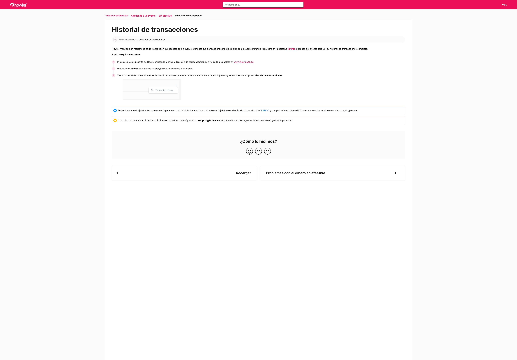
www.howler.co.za (244, 62)
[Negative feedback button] (267, 151)
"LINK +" (264, 110)
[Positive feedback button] (249, 151)
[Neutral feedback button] (258, 151)
